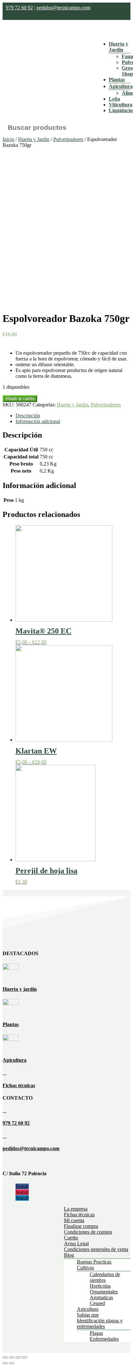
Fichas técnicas (19, 1085)
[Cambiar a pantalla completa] (18, 1357)
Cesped (97, 1303)
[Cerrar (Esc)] (5, 1357)
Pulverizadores (68, 139)
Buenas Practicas (94, 1262)
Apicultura (121, 86)
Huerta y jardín (20, 989)
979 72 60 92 (19, 7)
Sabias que (88, 1315)
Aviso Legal (76, 1243)
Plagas (96, 1333)
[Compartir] (11, 1357)
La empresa (75, 1209)
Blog (69, 1255)
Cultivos (85, 1267)
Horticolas (100, 1286)
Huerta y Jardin (118, 46)
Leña (114, 99)
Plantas (117, 79)
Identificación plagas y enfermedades (100, 1323)
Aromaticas (101, 1297)
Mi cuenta (74, 1220)
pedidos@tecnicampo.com (63, 7)
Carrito (71, 1237)
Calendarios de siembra (105, 1277)
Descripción (27, 415)
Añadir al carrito (20, 398)
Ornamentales (104, 1291)
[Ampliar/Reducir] (24, 1357)
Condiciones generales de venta (96, 1249)
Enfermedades (104, 1339)
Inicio (8, 139)
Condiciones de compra (88, 1232)
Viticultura (120, 104)
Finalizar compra (81, 1226)
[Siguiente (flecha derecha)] (11, 1363)
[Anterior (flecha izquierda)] (5, 1363)
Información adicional (37, 421)
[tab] (72, 416)
